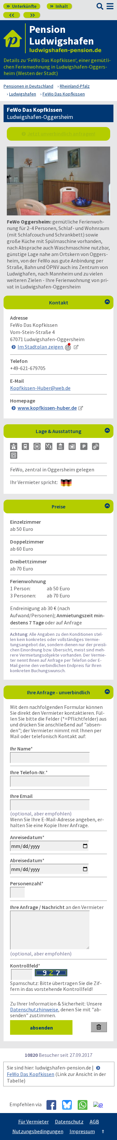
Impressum (82, 1131)
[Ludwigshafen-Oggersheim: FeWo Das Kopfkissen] (58, 213)
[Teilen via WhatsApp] (85, 1105)
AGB (94, 1121)
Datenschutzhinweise (34, 1009)
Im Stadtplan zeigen (41, 346)
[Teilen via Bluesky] (69, 1105)
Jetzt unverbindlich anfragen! (61, 133)
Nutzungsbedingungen (37, 1131)
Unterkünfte (21, 6)
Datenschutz (69, 1121)
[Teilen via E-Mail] (100, 1104)
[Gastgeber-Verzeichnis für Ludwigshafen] (15, 38)
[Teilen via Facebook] (53, 1105)
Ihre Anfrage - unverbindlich (68, 692)
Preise (81, 506)
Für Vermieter (33, 1121)
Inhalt (59, 6)
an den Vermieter (57, 907)
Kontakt (79, 302)
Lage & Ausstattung (73, 431)
